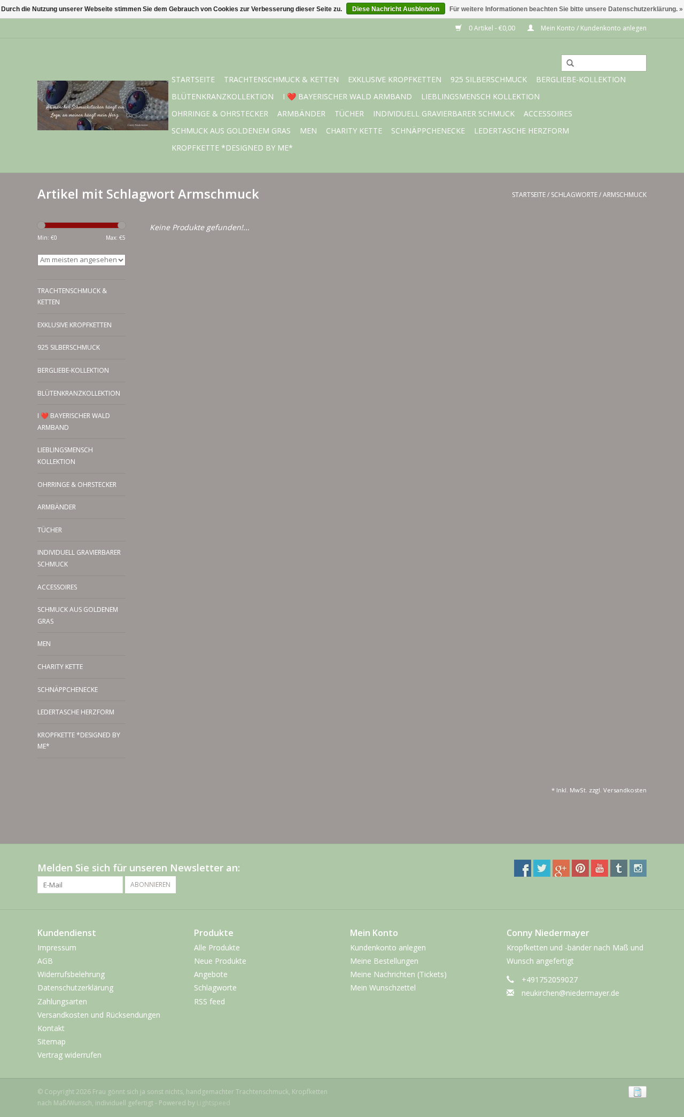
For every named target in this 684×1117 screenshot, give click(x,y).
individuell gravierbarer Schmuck (444, 113)
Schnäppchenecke (428, 130)
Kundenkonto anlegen (388, 947)
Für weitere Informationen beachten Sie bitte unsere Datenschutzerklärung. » (566, 9)
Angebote (211, 974)
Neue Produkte (220, 961)
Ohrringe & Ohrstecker (220, 113)
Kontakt (51, 1028)
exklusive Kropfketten (394, 79)
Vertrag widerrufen (69, 1055)
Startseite (193, 79)
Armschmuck (625, 194)
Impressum (56, 947)
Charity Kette (354, 130)
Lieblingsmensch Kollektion (480, 96)
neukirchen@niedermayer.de (570, 993)
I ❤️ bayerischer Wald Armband (347, 96)
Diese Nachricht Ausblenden (395, 9)
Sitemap (51, 1041)
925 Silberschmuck (488, 79)
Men (308, 130)
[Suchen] (566, 63)
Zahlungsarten (62, 1001)
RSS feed (209, 1001)
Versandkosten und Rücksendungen (98, 1015)
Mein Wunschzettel (383, 987)
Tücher (349, 113)
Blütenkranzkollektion (223, 96)
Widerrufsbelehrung (71, 974)
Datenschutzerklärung (75, 987)
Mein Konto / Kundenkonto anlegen (593, 28)
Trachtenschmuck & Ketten (281, 79)
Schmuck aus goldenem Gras (231, 130)
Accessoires (548, 113)
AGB (45, 961)
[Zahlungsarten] (636, 1091)
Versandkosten (625, 790)
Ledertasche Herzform (521, 130)
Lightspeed (213, 1102)
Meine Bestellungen (384, 961)
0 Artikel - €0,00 (492, 28)
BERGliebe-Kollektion (581, 79)
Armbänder (301, 113)
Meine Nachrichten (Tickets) (398, 974)
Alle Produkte (217, 947)
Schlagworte (574, 194)
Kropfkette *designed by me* (232, 148)
